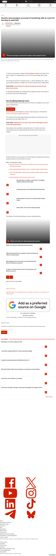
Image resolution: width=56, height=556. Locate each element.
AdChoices (53, 555)
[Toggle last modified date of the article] (20, 24)
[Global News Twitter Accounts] (31, 487)
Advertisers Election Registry (7, 534)
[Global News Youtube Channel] (10, 498)
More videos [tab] (18, 162)
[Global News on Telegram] (10, 519)
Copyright (2, 543)
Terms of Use (3, 545)
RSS (1, 527)
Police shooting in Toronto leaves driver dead (22, 177)
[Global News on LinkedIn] (10, 508)
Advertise (2, 547)
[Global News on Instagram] (31, 498)
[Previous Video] (7, 277)
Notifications (3, 530)
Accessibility (3, 552)
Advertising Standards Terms (7, 548)
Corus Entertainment (5, 550)
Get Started (10, 109)
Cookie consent (4, 537)
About (1, 521)
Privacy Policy (25, 113)
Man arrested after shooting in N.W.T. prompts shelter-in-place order (29, 169)
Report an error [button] (28, 315)
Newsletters (3, 529)
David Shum (10, 23)
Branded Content (4, 524)
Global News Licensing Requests (8, 535)
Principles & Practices (5, 522)
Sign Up (4, 332)
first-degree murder (33, 73)
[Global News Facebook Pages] (10, 487)
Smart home (3, 532)
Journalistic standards (29, 313)
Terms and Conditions (12, 113)
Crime (2, 15)
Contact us (3, 525)
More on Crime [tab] (10, 162)
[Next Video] (11, 277)
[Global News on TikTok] (31, 508)
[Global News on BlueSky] (31, 519)
